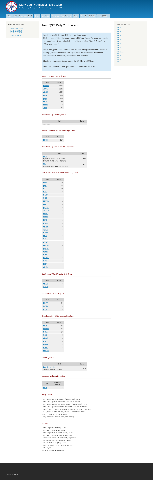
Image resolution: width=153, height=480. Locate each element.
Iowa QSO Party (103, 16)
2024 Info (119, 34)
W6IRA (45, 306)
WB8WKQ (46, 329)
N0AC (45, 182)
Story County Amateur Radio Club (40, 4)
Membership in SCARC (16, 28)
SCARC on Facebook (16, 33)
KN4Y (45, 185)
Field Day (92, 16)
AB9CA (45, 89)
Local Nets (45, 16)
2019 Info (119, 54)
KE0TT (45, 303)
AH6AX (45, 338)
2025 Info (119, 30)
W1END (45, 233)
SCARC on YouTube (16, 35)
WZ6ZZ (45, 239)
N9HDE (45, 105)
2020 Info (119, 50)
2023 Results (120, 36)
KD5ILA (46, 201)
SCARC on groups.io (16, 30)
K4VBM (45, 226)
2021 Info (119, 46)
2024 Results (120, 32)
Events (37, 16)
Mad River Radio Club (53, 367)
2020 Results (120, 48)
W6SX (45, 335)
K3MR (45, 255)
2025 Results (120, 28)
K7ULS (45, 223)
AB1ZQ (45, 267)
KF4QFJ (46, 258)
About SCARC (12, 16)
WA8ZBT (46, 248)
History (76, 16)
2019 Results (120, 52)
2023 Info (119, 38)
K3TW (45, 309)
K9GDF (45, 252)
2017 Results (120, 60)
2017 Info (119, 62)
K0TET (45, 102)
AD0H (45, 108)
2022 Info (119, 42)
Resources (55, 16)
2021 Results (120, 44)
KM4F (45, 236)
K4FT (45, 192)
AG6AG (45, 242)
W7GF (45, 261)
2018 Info (119, 58)
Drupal (16, 474)
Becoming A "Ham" (25, 16)
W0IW (45, 326)
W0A (44, 164)
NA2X (45, 189)
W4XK (45, 198)
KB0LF (45, 140)
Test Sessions (66, 16)
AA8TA (45, 229)
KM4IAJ (46, 245)
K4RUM (45, 345)
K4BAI (45, 332)
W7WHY (45, 348)
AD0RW (45, 92)
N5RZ (45, 341)
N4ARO (45, 195)
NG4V (45, 204)
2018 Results (120, 56)
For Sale (83, 16)
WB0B (45, 98)
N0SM (45, 95)
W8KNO (45, 217)
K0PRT (45, 214)
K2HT (45, 264)
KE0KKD (46, 86)
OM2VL (45, 283)
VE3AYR (46, 211)
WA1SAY (46, 207)
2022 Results (120, 40)
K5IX (45, 220)
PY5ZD (45, 287)
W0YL (45, 156)
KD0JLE (46, 351)
